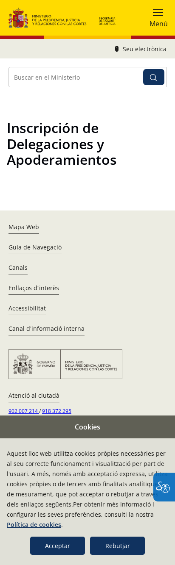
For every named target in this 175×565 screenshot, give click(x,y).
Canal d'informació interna (46, 328)
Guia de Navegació (35, 247)
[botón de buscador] (153, 77)
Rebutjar (117, 546)
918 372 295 (56, 411)
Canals (18, 267)
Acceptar (57, 546)
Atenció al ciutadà (33, 395)
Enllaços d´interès (33, 288)
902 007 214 (23, 411)
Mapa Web (23, 227)
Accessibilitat (27, 308)
